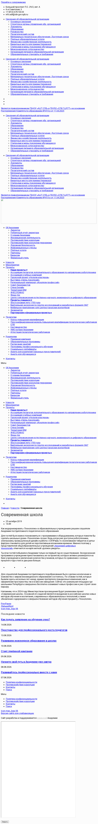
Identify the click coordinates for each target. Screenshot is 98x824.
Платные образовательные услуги (27, 39)
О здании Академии (20, 235)
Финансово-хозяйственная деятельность (31, 41)
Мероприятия (12, 265)
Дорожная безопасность (23, 245)
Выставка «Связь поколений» (25, 280)
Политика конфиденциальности (21, 682)
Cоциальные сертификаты (24, 349)
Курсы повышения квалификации (27, 319)
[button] (49, 363)
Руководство (17, 31)
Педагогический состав (22, 34)
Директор (15, 230)
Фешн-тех (15, 295)
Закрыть (5, 822)
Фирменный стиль (20, 258)
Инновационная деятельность (25, 237)
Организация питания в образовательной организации (37, 52)
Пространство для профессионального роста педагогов (34, 629)
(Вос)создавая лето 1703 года (25, 302)
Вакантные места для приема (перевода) (31, 44)
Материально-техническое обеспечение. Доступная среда (40, 36)
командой (42, 718)
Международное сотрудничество (27, 49)
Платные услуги (18, 250)
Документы (16, 26)
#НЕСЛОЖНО (17, 292)
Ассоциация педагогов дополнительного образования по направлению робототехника (53, 272)
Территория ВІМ (18, 290)
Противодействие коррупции (25, 240)
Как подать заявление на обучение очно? (25, 619)
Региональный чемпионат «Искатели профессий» (35, 282)
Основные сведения (21, 21)
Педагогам (11, 317)
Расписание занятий (21, 344)
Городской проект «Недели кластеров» (30, 277)
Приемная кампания (21, 339)
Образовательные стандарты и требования (32, 54)
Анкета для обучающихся (23, 354)
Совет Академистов (20, 285)
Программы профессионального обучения (32, 346)
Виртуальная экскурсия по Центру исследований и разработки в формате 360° (49, 305)
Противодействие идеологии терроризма (31, 242)
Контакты (10, 358)
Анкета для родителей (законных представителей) (36, 351)
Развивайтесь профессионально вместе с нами (29, 672)
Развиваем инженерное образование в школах (29, 640)
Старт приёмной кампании (16, 651)
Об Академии (12, 227)
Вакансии (15, 255)
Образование (17, 29)
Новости (10, 262)
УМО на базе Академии (22, 329)
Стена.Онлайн (17, 287)
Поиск (9, 689)
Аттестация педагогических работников (30, 332)
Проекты (10, 267)
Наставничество (19, 327)
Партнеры (15, 252)
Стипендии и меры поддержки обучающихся (33, 47)
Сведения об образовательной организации (27, 19)
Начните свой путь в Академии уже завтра (26, 661)
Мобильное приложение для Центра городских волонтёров (40, 307)
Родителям (11, 336)
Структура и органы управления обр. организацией (36, 24)
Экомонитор (17, 310)
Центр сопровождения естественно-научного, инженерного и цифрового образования (53, 297)
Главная (5, 508)
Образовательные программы (25, 341)
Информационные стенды (24, 247)
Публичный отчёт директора (25, 232)
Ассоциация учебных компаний (26, 275)
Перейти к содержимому (13, 2)
